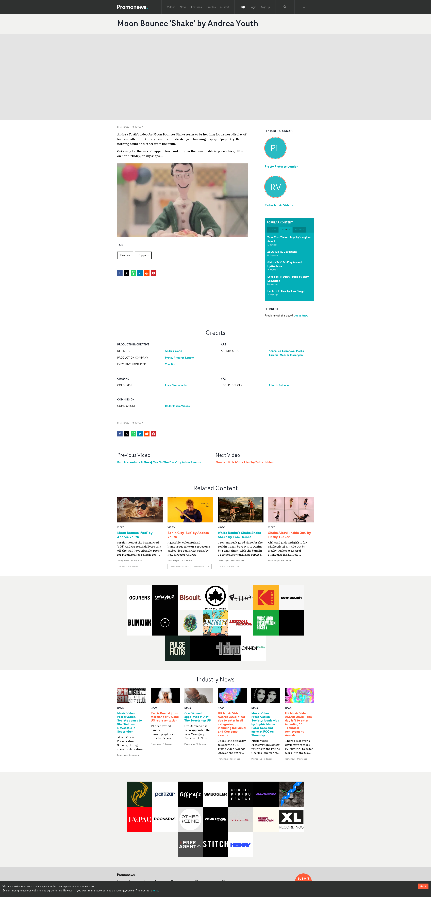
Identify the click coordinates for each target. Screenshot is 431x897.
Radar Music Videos (279, 205)
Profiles (211, 7)
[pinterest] (153, 273)
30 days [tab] (285, 229)
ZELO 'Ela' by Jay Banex (282, 252)
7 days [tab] (272, 229)
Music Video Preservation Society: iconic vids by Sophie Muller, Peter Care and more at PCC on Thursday (265, 724)
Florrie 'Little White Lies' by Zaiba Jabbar (245, 462)
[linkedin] (140, 273)
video (120, 527)
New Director (201, 566)
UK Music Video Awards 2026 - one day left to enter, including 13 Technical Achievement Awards (298, 724)
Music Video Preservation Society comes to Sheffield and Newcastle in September (129, 722)
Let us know (301, 315)
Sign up (265, 7)
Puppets (143, 255)
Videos (171, 7)
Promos (125, 255)
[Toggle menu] (304, 7)
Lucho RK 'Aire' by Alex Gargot (286, 291)
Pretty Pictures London (282, 166)
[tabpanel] (289, 267)
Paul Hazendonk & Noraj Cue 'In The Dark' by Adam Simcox (159, 462)
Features (196, 7)
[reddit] (147, 273)
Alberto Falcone (279, 385)
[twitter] (126, 273)
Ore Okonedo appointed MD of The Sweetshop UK (197, 717)
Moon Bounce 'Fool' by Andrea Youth (135, 535)
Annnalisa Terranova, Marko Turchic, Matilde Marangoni (286, 353)
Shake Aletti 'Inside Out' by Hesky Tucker (289, 535)
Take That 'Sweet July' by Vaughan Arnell (288, 239)
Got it (423, 886)
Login (253, 7)
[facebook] (120, 273)
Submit (224, 7)
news (120, 708)
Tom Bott (171, 364)
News (183, 7)
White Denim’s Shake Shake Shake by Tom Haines (239, 535)
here (155, 890)
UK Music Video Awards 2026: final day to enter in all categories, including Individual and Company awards (232, 724)
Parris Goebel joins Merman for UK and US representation (165, 717)
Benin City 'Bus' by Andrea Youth (188, 535)
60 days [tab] (299, 229)
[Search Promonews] (285, 7)
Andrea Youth (173, 351)
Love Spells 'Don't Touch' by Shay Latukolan (288, 279)
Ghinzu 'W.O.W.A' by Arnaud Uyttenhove (284, 264)
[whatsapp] (133, 273)
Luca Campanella (176, 385)
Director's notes (128, 566)
